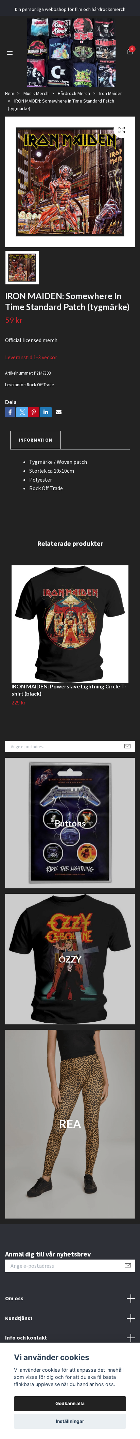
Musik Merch (36, 119)
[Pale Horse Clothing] (79, 61)
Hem (9, 119)
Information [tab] (35, 466)
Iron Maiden (111, 119)
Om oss (14, 1324)
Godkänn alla (70, 1403)
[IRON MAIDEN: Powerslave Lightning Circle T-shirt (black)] (70, 650)
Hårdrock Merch (74, 119)
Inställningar (70, 1421)
